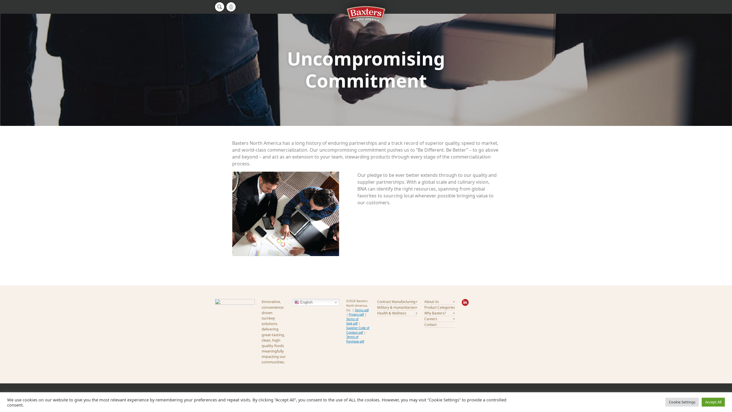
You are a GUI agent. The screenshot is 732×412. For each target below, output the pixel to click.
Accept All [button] (713, 402)
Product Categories (439, 307)
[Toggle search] (219, 6)
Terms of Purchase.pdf (355, 339)
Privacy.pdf (356, 314)
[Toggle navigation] (231, 6)
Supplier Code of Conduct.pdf (357, 330)
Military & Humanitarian (396, 307)
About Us (431, 301)
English (306, 302)
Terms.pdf (362, 310)
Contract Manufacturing (396, 301)
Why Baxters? (435, 313)
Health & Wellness (391, 313)
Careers (430, 318)
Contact (430, 324)
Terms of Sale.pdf (352, 321)
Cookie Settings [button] (682, 402)
